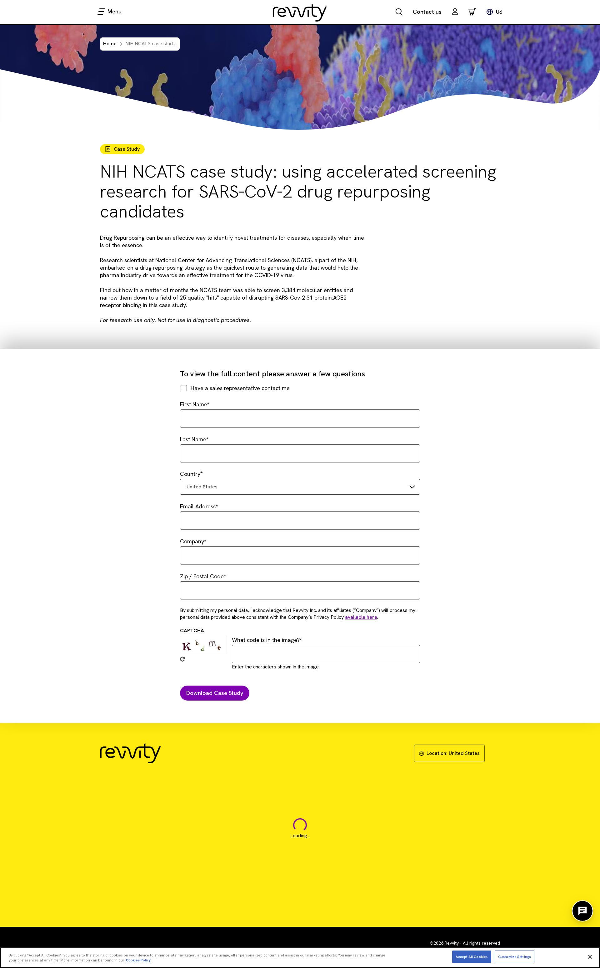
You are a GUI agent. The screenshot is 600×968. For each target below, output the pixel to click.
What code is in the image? (266, 639)
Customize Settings (514, 956)
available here (361, 617)
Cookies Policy (138, 960)
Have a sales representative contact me (240, 388)
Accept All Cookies (472, 956)
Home (110, 43)
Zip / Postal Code (202, 576)
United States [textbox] (202, 486)
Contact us (427, 11)
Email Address (198, 506)
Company (192, 541)
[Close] (590, 957)
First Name (193, 404)
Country (190, 473)
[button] (455, 12)
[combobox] (300, 487)
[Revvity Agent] (582, 911)
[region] (300, 957)
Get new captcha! (182, 659)
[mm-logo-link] (300, 12)
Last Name (193, 439)
